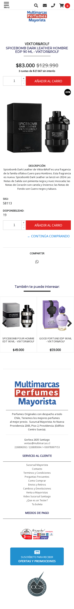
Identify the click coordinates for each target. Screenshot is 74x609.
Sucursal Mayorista (37, 465)
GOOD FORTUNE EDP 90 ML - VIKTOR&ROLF (55, 340)
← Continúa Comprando (48, 236)
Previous (6, 324)
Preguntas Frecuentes (37, 476)
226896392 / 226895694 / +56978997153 (37, 447)
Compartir (37, 253)
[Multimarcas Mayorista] (37, 394)
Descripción (37, 165)
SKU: (5, 199)
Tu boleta (37, 504)
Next (68, 324)
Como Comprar (37, 480)
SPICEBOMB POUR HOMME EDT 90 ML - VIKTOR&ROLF (18, 340)
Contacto (37, 469)
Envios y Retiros (37, 484)
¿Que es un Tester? (37, 500)
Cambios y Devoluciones (37, 488)
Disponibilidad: (13, 210)
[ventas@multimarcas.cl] (45, 6)
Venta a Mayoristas (37, 492)
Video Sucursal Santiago (37, 496)
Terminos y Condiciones (37, 472)
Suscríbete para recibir (37, 559)
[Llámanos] (53, 6)
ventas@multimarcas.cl (37, 443)
